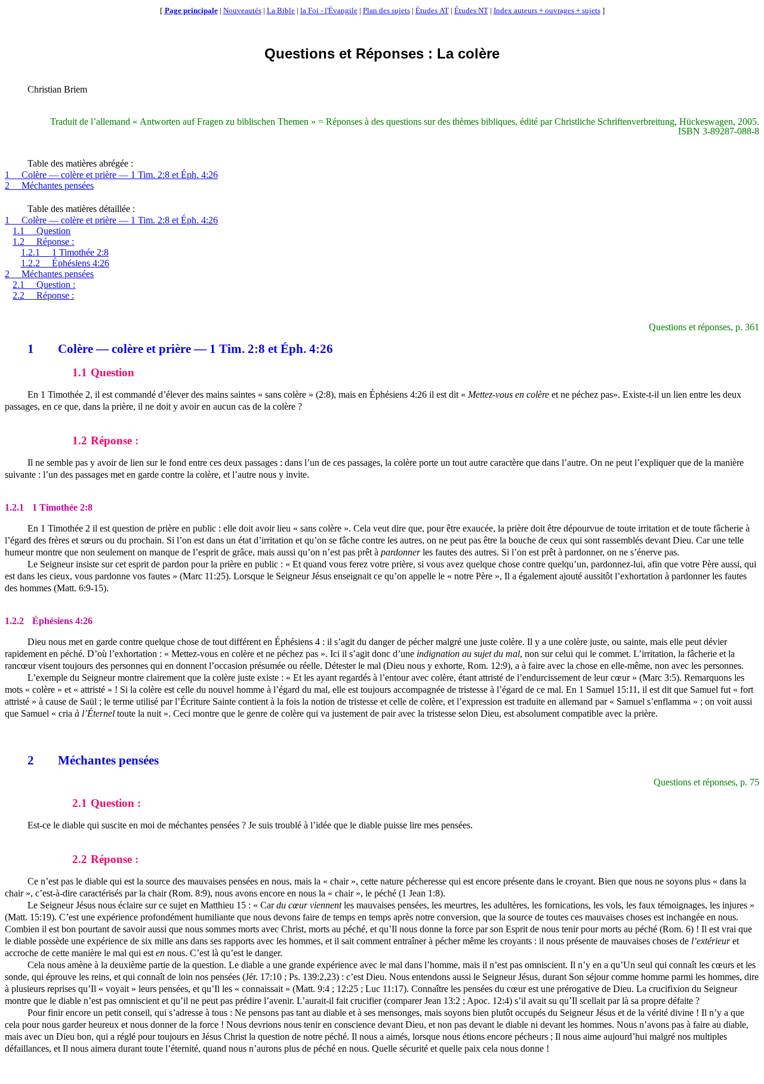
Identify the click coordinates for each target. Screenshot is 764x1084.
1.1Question (41, 231)
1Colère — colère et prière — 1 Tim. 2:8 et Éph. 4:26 (111, 175)
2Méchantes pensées (49, 185)
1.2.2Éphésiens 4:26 (65, 263)
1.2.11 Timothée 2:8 (65, 252)
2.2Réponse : (43, 295)
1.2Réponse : (43, 242)
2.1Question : (44, 285)
